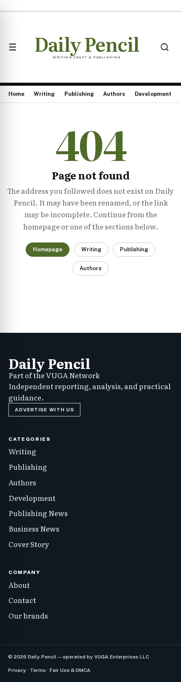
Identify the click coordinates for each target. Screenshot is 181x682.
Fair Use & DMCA (70, 670)
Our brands (28, 615)
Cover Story (28, 544)
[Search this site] (165, 47)
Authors (114, 94)
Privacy (17, 670)
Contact (22, 600)
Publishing (79, 94)
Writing (44, 94)
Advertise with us (44, 410)
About (19, 584)
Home (16, 94)
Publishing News (38, 513)
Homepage (47, 249)
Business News (33, 528)
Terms (38, 670)
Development (153, 94)
